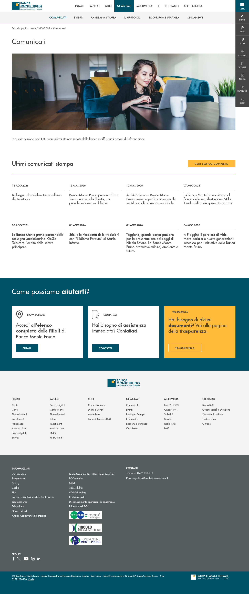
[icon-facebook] (14, 558)
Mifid (72, 483)
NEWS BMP (44, 28)
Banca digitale (19, 433)
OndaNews (132, 428)
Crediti (31, 579)
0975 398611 (145, 473)
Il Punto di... (132, 419)
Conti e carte (57, 409)
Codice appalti (89, 497)
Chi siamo (208, 399)
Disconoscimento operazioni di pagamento (92, 501)
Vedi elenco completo (212, 163)
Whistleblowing (77, 492)
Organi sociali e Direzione (216, 409)
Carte (15, 409)
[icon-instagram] (33, 558)
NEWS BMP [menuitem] (124, 5)
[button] (242, 6)
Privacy (15, 483)
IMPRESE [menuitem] (95, 5)
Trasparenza (18, 478)
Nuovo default (19, 511)
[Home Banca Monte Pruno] (27, 6)
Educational (18, 506)
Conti (15, 405)
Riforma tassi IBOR (91, 506)
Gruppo (206, 423)
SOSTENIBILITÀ (193, 5)
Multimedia (171, 399)
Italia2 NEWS (171, 405)
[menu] (138, 6)
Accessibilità (75, 487)
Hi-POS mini (56, 437)
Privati (16, 399)
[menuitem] (58, 17)
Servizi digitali (57, 405)
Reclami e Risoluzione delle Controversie (33, 497)
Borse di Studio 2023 (99, 419)
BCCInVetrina (76, 478)
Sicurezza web (19, 501)
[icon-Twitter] (19, 558)
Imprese (54, 399)
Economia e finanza (136, 423)
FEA (14, 492)
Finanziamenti (19, 414)
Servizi (15, 437)
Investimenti (18, 419)
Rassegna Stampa (135, 414)
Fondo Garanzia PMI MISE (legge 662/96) (95, 473)
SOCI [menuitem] (108, 5)
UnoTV (168, 419)
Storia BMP (208, 405)
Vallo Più (168, 414)
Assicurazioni (19, 428)
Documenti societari (213, 414)
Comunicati (132, 405)
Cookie (15, 487)
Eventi (129, 409)
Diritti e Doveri (95, 409)
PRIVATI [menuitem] (79, 5)
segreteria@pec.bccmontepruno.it (150, 478)
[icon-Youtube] (26, 558)
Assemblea (94, 414)
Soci (91, 399)
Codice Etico (209, 419)
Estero (53, 419)
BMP (166, 428)
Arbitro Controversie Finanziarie (38, 515)
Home (33, 28)
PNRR (53, 433)
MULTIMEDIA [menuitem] (144, 5)
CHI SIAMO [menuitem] (172, 5)
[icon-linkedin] (38, 558)
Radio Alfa (169, 423)
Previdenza (17, 423)
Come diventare (96, 405)
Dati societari (19, 473)
